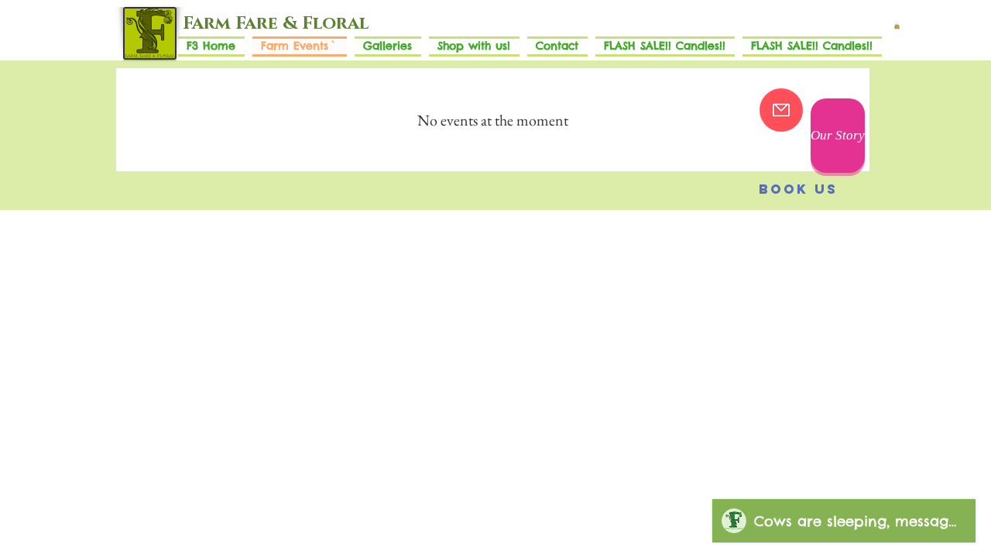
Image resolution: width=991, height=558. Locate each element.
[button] (897, 25)
